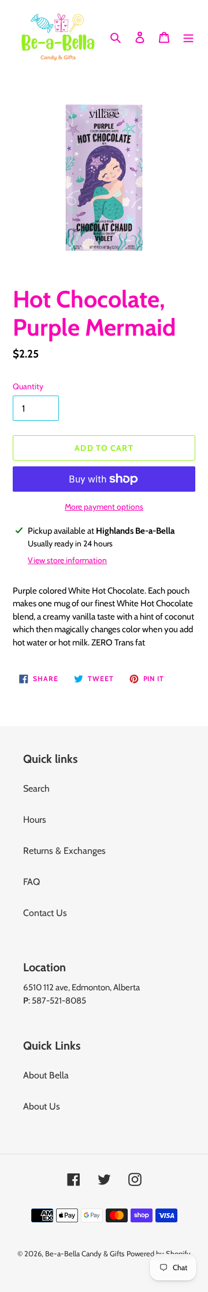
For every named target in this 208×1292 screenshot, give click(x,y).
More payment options (104, 506)
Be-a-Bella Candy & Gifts (84, 1253)
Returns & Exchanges (64, 850)
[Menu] (188, 37)
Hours (34, 819)
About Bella (46, 1075)
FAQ (31, 881)
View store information (67, 560)
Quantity (28, 386)
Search (36, 788)
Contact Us (45, 912)
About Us (41, 1106)
